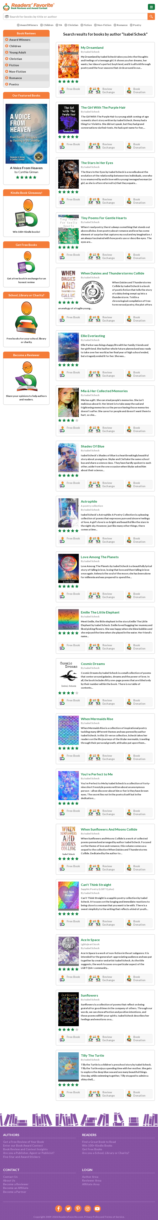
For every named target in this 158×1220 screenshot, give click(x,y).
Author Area (90, 1176)
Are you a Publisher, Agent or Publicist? (28, 1153)
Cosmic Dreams (93, 664)
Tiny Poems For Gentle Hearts (104, 218)
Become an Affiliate (15, 1188)
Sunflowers (89, 995)
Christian (73, 25)
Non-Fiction (104, 25)
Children (48, 25)
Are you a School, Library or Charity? (105, 1153)
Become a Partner (14, 1191)
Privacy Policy (92, 1216)
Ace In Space (90, 940)
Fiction (88, 25)
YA (60, 25)
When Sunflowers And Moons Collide (109, 829)
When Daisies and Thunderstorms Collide (112, 273)
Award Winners (29, 25)
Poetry (137, 25)
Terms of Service (114, 1216)
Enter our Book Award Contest (23, 1145)
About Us (9, 1180)
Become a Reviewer (16, 1184)
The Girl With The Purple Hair (103, 107)
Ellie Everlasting (93, 336)
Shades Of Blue (92, 446)
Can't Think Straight (96, 885)
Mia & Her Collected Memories (104, 391)
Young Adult (17, 52)
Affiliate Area (90, 1184)
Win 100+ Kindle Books (97, 1145)
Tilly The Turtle (92, 1055)
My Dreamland (92, 47)
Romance (122, 25)
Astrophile (89, 501)
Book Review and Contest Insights (25, 1149)
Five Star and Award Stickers (21, 1156)
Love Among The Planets (100, 557)
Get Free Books (92, 1149)
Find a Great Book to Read (99, 1141)
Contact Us (10, 1176)
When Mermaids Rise (97, 719)
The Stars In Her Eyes (97, 163)
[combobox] (79, 16)
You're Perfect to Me (97, 774)
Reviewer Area (91, 1180)
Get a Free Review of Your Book (23, 1141)
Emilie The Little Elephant (100, 612)
